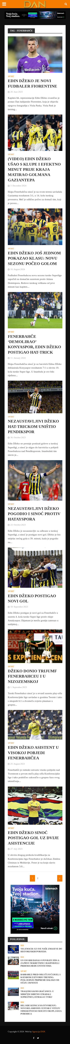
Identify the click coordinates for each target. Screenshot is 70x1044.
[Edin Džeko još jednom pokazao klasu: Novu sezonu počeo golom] (35, 226)
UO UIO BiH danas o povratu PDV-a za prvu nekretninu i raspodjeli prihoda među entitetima (40, 963)
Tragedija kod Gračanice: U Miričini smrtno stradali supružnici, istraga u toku (37, 994)
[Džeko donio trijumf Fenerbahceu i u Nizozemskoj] (35, 646)
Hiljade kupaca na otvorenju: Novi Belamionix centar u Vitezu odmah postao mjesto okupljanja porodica (41, 1009)
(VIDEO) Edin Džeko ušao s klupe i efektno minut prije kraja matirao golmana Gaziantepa (34, 169)
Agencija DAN (38, 1031)
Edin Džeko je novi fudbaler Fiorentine (32, 83)
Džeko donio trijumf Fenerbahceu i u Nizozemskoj (32, 676)
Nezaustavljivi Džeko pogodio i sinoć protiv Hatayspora (34, 513)
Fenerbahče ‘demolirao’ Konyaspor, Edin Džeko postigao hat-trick (34, 344)
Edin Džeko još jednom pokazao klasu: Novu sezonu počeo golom (34, 258)
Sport (11, 76)
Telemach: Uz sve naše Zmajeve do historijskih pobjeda (41, 950)
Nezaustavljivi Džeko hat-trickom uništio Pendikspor (33, 426)
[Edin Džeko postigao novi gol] (35, 567)
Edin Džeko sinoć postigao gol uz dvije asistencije (33, 837)
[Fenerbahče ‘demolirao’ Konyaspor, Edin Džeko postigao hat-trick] (35, 310)
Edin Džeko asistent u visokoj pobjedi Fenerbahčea (33, 752)
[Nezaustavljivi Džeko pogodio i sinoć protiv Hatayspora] (35, 480)
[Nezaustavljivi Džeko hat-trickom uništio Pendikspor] (35, 396)
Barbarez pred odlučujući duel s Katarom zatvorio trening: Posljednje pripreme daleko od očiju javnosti (41, 978)
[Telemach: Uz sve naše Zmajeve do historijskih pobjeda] (13, 949)
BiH (22, 946)
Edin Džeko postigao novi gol (32, 598)
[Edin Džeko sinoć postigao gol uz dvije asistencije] (35, 805)
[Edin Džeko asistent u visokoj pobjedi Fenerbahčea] (35, 724)
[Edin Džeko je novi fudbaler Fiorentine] (35, 54)
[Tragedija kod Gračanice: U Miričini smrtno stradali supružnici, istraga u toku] (13, 991)
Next (59, 878)
